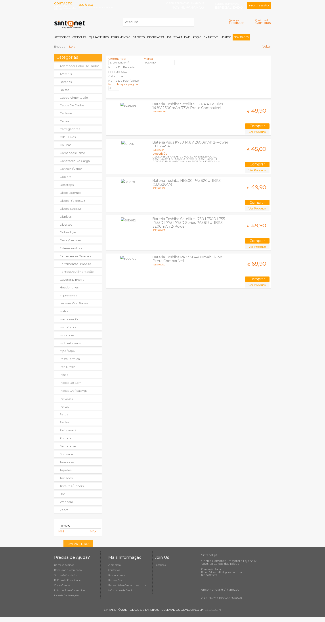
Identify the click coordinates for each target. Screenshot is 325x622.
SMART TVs (211, 37)
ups (62, 494)
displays (65, 216)
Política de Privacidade (67, 580)
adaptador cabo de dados (79, 66)
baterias (66, 82)
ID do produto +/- (119, 62)
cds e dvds (68, 137)
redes (64, 422)
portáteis (66, 398)
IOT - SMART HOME (178, 37)
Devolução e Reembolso (68, 570)
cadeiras (66, 113)
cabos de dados (72, 105)
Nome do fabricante (123, 80)
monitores (67, 335)
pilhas (64, 374)
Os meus (236, 22)
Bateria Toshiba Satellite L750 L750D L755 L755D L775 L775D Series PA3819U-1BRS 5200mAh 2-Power (188, 222)
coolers (65, 177)
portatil (65, 406)
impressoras (68, 295)
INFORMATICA (155, 37)
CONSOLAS (79, 37)
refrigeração (69, 430)
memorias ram (70, 319)
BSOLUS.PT (213, 609)
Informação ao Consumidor (70, 590)
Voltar (266, 46)
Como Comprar (62, 585)
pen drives (67, 367)
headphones (69, 287)
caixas (64, 121)
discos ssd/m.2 (70, 208)
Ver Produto (257, 132)
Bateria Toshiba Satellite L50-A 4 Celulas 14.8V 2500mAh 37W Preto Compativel (187, 106)
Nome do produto (121, 67)
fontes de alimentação (77, 271)
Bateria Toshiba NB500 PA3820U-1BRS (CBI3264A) (186, 182)
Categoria (115, 76)
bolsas (64, 90)
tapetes (65, 470)
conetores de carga (75, 161)
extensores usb (71, 248)
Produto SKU (117, 71)
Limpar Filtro (78, 543)
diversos (66, 224)
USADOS (226, 37)
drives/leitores (70, 240)
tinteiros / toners (72, 486)
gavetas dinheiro (72, 279)
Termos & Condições (65, 575)
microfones (68, 327)
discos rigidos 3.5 (72, 200)
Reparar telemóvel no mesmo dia (127, 585)
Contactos (114, 570)
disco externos (70, 192)
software (66, 454)
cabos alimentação (74, 97)
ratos (64, 414)
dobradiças (68, 232)
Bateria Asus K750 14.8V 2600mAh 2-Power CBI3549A (190, 144)
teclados (66, 478)
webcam (66, 502)
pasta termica (70, 359)
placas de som (71, 382)
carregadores (70, 129)
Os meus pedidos (64, 564)
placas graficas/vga (74, 390)
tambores (67, 462)
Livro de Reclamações (66, 595)
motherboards (70, 343)
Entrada (59, 46)
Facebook (160, 564)
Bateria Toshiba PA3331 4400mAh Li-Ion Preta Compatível (187, 259)
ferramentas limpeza (75, 264)
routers (65, 438)
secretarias (68, 446)
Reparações (115, 580)
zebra (64, 510)
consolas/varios (71, 169)
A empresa (114, 564)
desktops (67, 184)
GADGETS (139, 37)
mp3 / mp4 (67, 351)
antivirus (66, 74)
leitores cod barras (74, 303)
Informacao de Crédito (121, 590)
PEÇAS (197, 37)
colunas (65, 145)
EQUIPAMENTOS (98, 37)
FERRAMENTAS (120, 37)
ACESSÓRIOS (62, 37)
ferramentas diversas (75, 256)
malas (64, 311)
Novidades (241, 37)
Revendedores (116, 575)
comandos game (72, 153)
